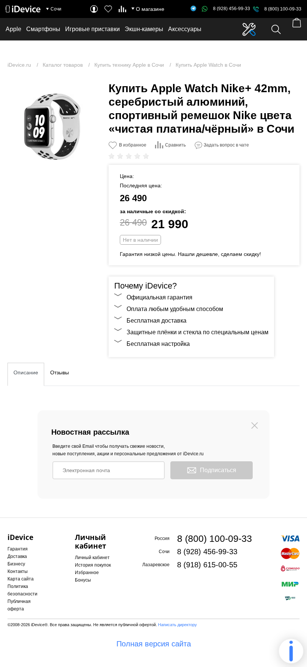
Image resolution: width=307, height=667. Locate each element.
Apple (13, 29)
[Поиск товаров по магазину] (276, 29)
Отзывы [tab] (59, 372)
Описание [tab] (25, 372)
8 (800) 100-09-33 (282, 9)
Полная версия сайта (153, 644)
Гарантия (17, 549)
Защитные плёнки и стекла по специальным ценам (197, 332)
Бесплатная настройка (158, 344)
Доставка (17, 556)
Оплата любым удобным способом (175, 309)
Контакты (17, 571)
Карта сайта (20, 579)
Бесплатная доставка (156, 320)
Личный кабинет (92, 557)
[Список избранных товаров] (108, 9)
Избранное (87, 572)
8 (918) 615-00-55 (207, 564)
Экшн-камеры (144, 29)
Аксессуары (184, 29)
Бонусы (83, 580)
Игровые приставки (92, 29)
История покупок (93, 565)
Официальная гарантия (159, 297)
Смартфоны (43, 29)
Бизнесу (16, 564)
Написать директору (177, 624)
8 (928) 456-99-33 (231, 8)
